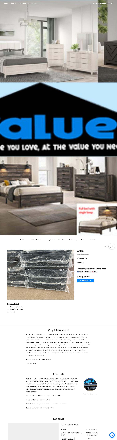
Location (22, 3)
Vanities (62, 240)
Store (6, 3)
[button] (85, 280)
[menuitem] (105, 246)
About (13, 3)
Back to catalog (83, 254)
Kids (82, 240)
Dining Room (49, 240)
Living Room (36, 240)
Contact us (33, 3)
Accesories (92, 240)
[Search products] (111, 246)
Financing (73, 240)
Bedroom (23, 240)
